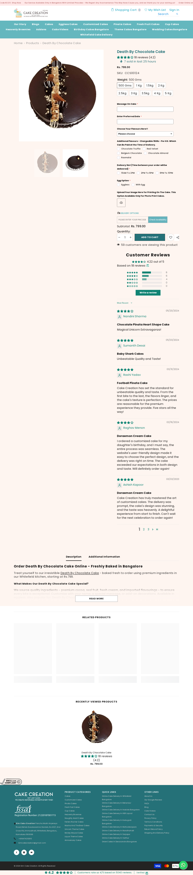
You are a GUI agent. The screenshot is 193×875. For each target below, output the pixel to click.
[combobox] (166, 14)
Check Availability (157, 219)
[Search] (168, 14)
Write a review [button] (148, 292)
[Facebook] (16, 852)
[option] (61, 95)
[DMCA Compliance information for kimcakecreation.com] (96, 782)
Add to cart (150, 237)
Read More (96, 598)
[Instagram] (24, 852)
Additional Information (104, 556)
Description (74, 556)
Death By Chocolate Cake (79, 573)
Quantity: (124, 231)
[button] (125, 57)
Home (18, 43)
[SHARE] (176, 237)
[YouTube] (31, 852)
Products (32, 43)
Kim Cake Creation (29, 866)
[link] (33, 677)
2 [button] (144, 529)
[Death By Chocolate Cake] (96, 728)
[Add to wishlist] (170, 237)
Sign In (174, 10)
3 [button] (148, 529)
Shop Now (16, 3)
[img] (125, 311)
